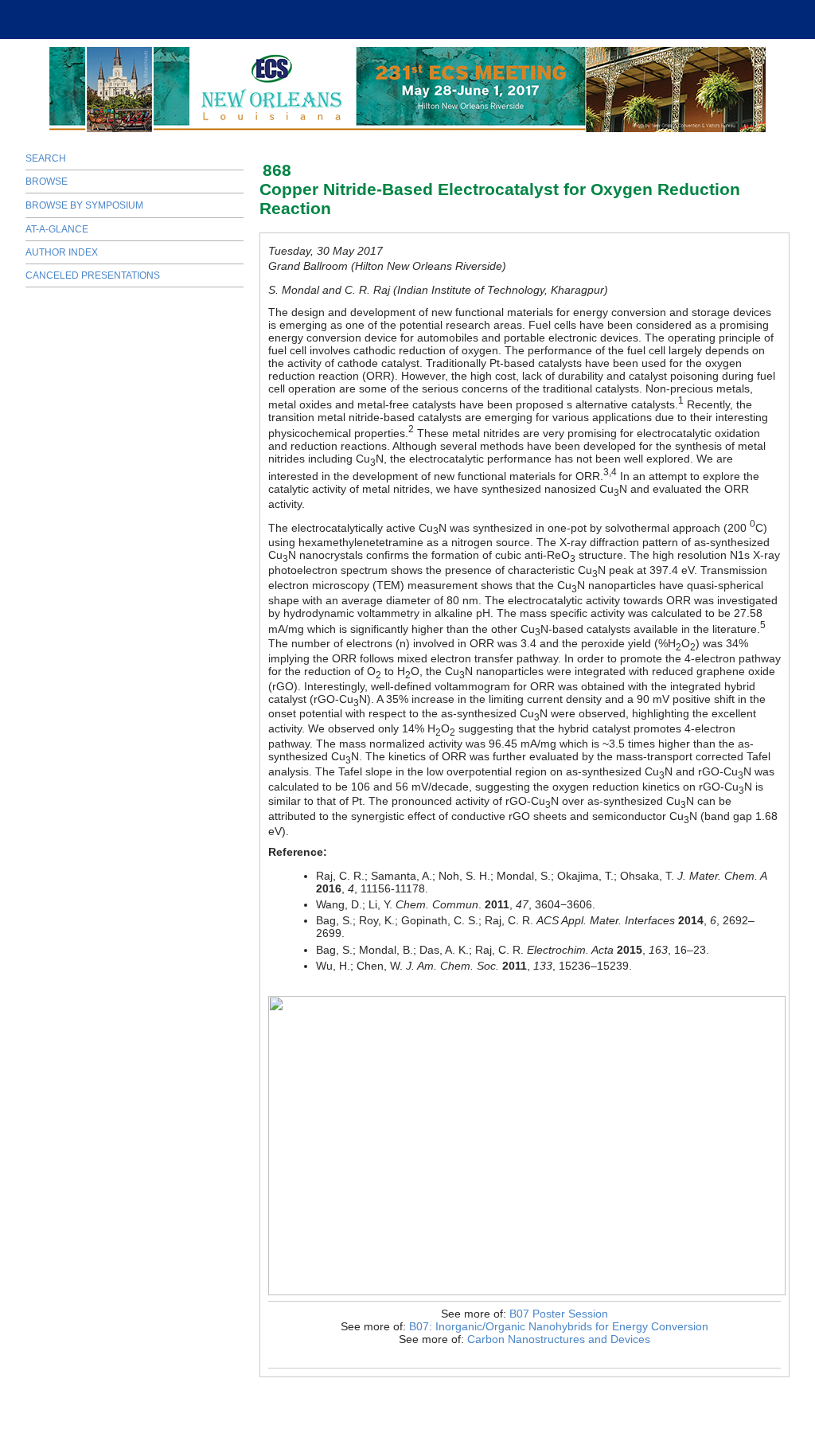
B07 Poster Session (558, 1313)
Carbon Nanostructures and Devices (558, 1339)
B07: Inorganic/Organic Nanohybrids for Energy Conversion (558, 1326)
